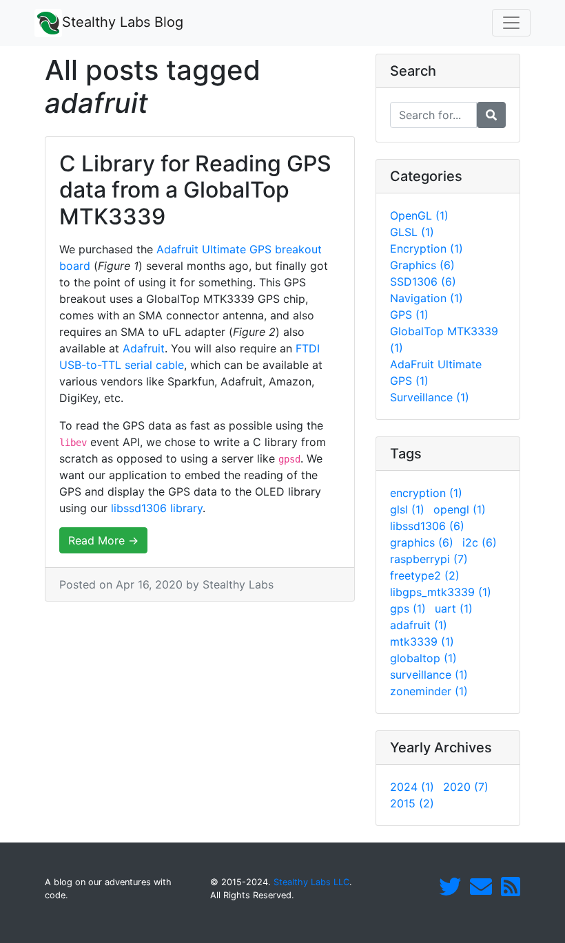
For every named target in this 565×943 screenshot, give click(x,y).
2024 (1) (412, 787)
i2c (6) (479, 542)
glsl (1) (407, 509)
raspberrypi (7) (429, 559)
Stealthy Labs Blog (122, 22)
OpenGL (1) (419, 215)
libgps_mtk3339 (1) (440, 592)
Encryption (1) (426, 248)
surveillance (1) (429, 674)
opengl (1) (459, 509)
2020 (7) (466, 787)
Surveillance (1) (429, 397)
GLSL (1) (412, 232)
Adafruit (144, 348)
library (186, 508)
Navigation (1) (426, 298)
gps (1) (408, 608)
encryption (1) (426, 493)
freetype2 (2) (425, 575)
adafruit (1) (418, 625)
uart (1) (454, 608)
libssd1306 (139, 508)
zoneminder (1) (429, 691)
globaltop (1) (423, 658)
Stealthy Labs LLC (311, 882)
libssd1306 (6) (427, 526)
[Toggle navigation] (511, 22)
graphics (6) (421, 542)
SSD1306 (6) (423, 281)
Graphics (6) (422, 265)
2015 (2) (412, 803)
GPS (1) (409, 314)
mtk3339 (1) (422, 641)
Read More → (103, 540)
